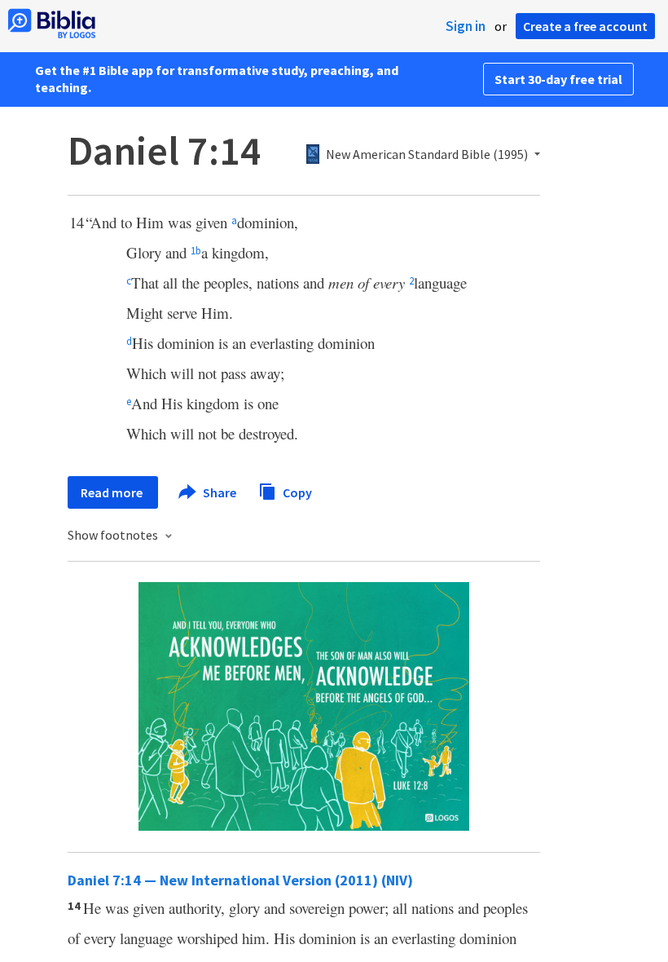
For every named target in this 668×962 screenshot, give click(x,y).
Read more (113, 492)
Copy (296, 491)
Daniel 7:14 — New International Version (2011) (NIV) (240, 880)
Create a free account (585, 26)
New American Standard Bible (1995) (427, 155)
